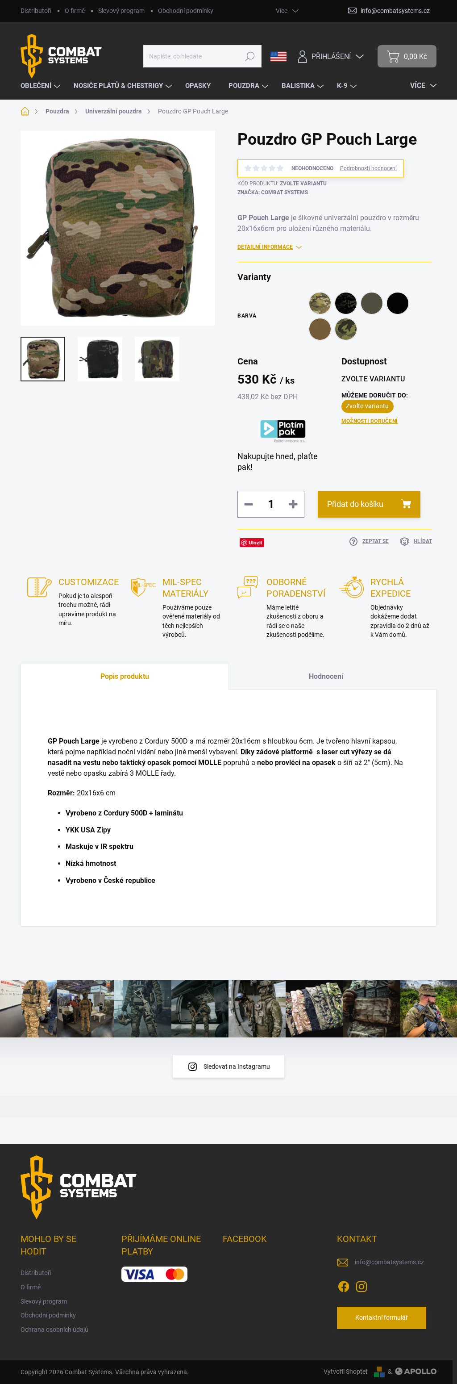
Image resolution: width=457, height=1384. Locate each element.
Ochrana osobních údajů (54, 1329)
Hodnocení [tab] (326, 676)
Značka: (272, 192)
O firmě (75, 10)
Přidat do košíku (355, 504)
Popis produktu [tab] (124, 676)
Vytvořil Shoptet (346, 1371)
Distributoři (36, 10)
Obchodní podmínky (185, 10)
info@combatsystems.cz (389, 1262)
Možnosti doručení (369, 421)
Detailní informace (265, 247)
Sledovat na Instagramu (237, 1066)
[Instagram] (361, 1285)
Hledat (250, 56)
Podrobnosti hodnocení (368, 168)
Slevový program (121, 10)
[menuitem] (41, 86)
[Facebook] (343, 1285)
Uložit (255, 542)
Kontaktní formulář (381, 1317)
